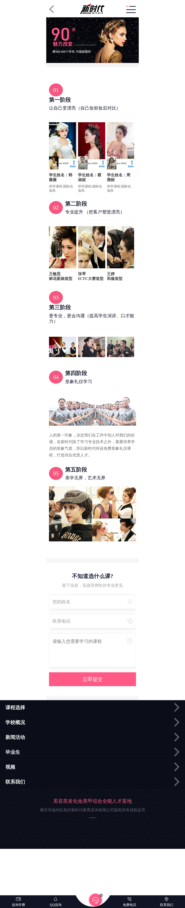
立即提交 (92, 679)
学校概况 (15, 722)
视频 (10, 767)
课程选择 (15, 707)
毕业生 (12, 752)
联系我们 (15, 781)
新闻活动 (15, 737)
